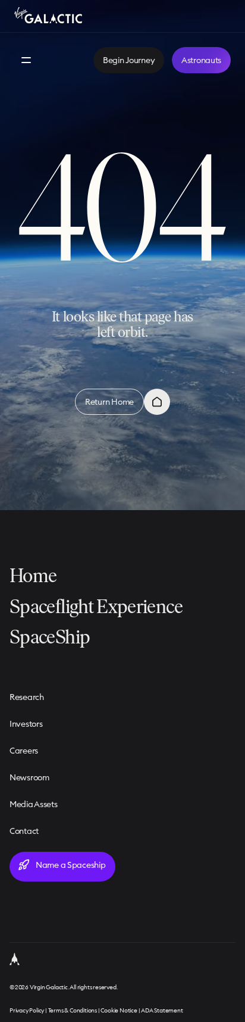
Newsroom (29, 777)
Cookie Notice (118, 1010)
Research (27, 697)
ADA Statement (162, 1010)
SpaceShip (50, 636)
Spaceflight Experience (96, 605)
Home (33, 575)
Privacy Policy (27, 1010)
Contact (24, 831)
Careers (24, 751)
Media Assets (34, 804)
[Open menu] (26, 60)
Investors (26, 724)
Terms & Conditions (72, 1010)
